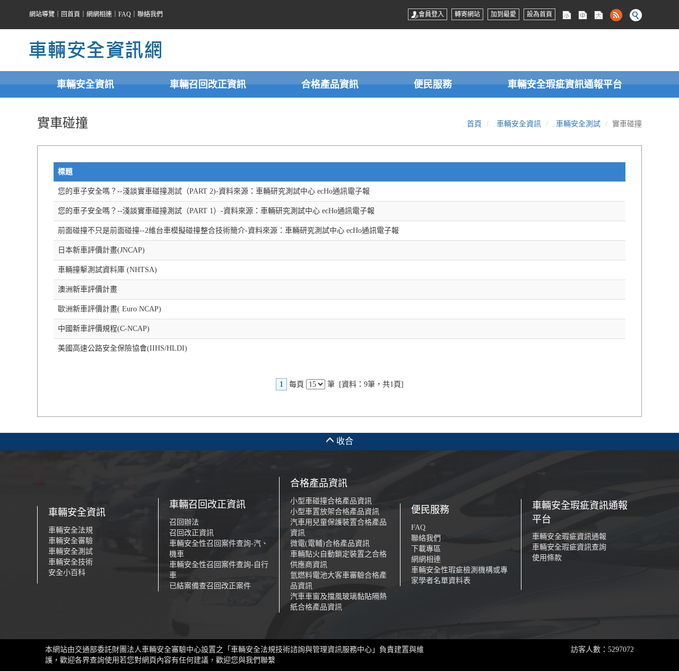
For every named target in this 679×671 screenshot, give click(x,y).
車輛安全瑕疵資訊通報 (569, 537)
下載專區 (426, 549)
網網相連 (99, 14)
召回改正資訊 (191, 533)
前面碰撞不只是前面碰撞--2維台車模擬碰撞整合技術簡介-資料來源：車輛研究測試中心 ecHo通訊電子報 (228, 230)
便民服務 (433, 84)
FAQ (124, 14)
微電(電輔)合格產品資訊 (330, 543)
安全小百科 (66, 573)
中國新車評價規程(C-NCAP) (104, 329)
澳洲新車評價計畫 (87, 289)
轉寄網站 (467, 14)
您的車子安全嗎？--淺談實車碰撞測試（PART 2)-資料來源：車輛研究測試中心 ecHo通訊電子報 (214, 191)
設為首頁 (539, 14)
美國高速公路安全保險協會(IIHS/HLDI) (122, 348)
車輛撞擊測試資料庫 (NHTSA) (107, 270)
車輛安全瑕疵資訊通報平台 (565, 84)
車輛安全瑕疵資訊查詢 (569, 547)
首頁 (474, 124)
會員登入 (431, 14)
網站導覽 (42, 14)
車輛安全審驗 (70, 541)
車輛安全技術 (70, 562)
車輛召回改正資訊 (208, 84)
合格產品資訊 (330, 84)
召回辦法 (184, 522)
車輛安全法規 (70, 530)
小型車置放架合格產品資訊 (334, 512)
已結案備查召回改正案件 (210, 586)
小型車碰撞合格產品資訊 (331, 501)
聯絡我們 (150, 14)
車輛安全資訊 (85, 84)
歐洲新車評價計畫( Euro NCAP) (109, 309)
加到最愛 (503, 14)
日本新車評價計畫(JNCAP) (101, 250)
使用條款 (547, 558)
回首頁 (70, 14)
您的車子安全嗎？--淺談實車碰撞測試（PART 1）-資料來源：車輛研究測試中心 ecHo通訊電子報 (216, 211)
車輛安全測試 (578, 124)
